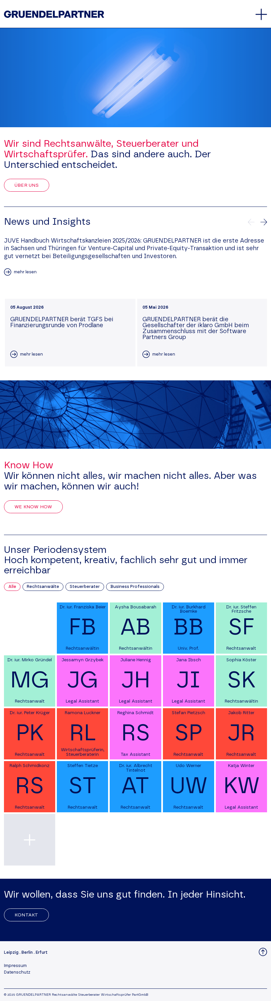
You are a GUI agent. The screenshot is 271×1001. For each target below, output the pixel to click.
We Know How (33, 507)
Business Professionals (135, 587)
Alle (12, 587)
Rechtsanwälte (43, 587)
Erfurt (42, 952)
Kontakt (26, 915)
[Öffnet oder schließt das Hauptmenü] (261, 14)
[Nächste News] (263, 222)
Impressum (15, 966)
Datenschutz (17, 972)
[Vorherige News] (251, 222)
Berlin (27, 952)
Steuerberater (85, 587)
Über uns (27, 185)
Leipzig (11, 952)
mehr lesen (25, 272)
